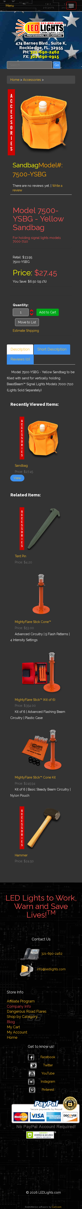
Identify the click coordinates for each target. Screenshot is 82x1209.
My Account (17, 1032)
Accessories (32, 80)
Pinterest (48, 1089)
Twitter (48, 1065)
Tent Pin (20, 556)
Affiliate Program (21, 1001)
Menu (10, 5)
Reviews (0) (20, 359)
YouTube (47, 1073)
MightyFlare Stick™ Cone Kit (35, 777)
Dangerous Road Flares (26, 1011)
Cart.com (57, 1207)
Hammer (21, 855)
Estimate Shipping (26, 330)
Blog (11, 1022)
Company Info (19, 1006)
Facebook (48, 1057)
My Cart (13, 1027)
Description (20, 349)
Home (14, 80)
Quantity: (20, 305)
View (17, 478)
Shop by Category (22, 1016)
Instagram (48, 1081)
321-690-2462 (51, 953)
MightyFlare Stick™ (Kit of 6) (35, 700)
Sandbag (21, 465)
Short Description (52, 349)
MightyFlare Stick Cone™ (33, 622)
